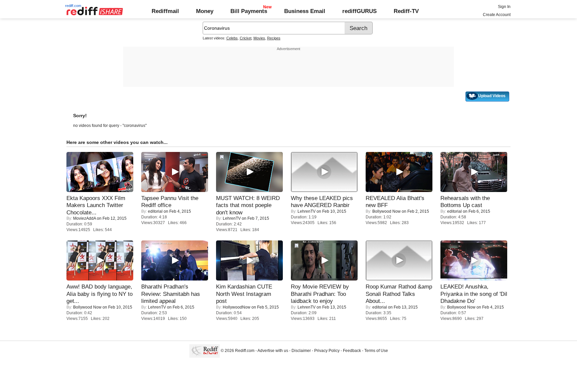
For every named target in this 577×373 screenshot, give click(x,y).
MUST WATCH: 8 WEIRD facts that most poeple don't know (248, 205)
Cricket (245, 38)
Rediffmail (165, 11)
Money (204, 11)
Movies (259, 38)
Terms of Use (376, 350)
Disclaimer (301, 350)
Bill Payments (248, 11)
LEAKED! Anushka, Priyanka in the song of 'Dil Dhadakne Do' (473, 294)
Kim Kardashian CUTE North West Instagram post (244, 294)
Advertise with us (272, 350)
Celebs (232, 38)
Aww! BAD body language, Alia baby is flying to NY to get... (99, 294)
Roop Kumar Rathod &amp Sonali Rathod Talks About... (399, 294)
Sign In (504, 6)
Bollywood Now (386, 211)
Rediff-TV (406, 11)
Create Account (497, 14)
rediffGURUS (359, 11)
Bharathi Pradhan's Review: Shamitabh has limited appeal (170, 294)
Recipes (273, 38)
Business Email (304, 11)
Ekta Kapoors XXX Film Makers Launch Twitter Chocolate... (95, 205)
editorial (155, 211)
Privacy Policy (327, 350)
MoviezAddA (84, 218)
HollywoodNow (236, 307)
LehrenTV (232, 218)
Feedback (352, 350)
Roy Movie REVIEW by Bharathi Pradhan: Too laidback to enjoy (320, 294)
